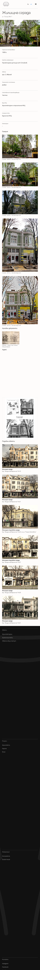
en (31, 4)
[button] (36, 4)
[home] (5, 4)
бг (28, 4)
